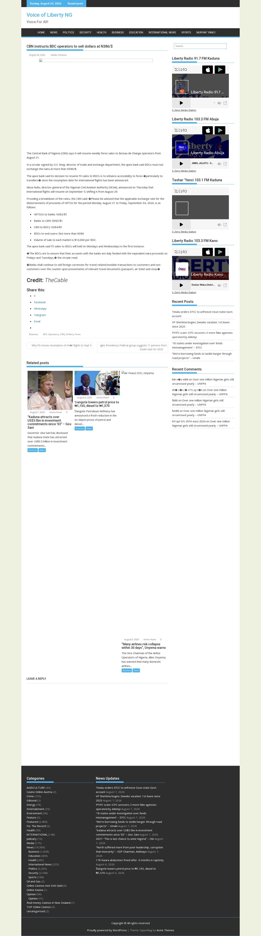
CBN (62, 334)
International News (162, 32)
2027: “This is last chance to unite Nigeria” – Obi (125, 839)
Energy (31, 804)
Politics (68, 32)
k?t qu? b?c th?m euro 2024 (189, 421)
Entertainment (35, 809)
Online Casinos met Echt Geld (44, 885)
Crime (30, 796)
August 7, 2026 (37, 412)
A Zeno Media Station (184, 110)
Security (85, 32)
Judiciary (32, 839)
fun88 (175, 411)
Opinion (31, 894)
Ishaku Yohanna (59, 54)
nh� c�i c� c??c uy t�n (187, 390)
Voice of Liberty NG (49, 15)
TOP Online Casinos (39, 907)
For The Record (36, 826)
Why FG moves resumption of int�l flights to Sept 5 (61, 345)
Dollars (69, 334)
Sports (186, 32)
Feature (31, 817)
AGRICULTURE (36, 787)
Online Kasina (35, 890)
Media (30, 843)
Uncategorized (36, 911)
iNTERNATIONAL (37, 834)
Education (136, 32)
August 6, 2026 (84, 397)
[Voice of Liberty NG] (30, 31)
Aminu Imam (55, 412)
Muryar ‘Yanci (206, 32)
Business (118, 32)
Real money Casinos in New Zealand (48, 902)
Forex (77, 334)
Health (101, 32)
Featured (32, 821)
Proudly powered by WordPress (107, 930)
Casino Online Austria (39, 792)
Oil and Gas (33, 881)
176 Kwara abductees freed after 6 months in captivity (130, 860)
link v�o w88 (180, 379)
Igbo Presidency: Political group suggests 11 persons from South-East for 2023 (133, 347)
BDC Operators (51, 334)
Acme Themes (165, 930)
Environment (34, 813)
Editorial (32, 800)
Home (41, 32)
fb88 (175, 400)
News (53, 32)
